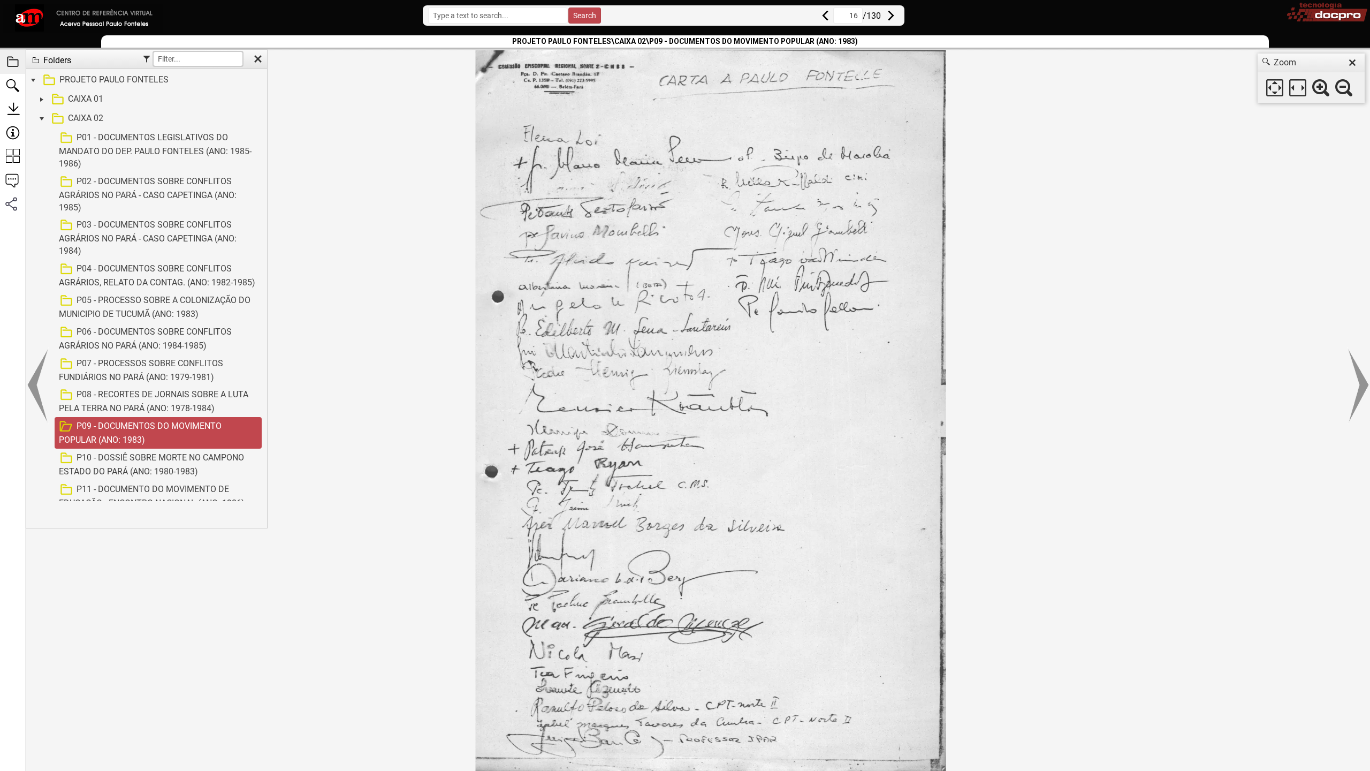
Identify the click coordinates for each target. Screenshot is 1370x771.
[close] (1352, 63)
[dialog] (1311, 78)
